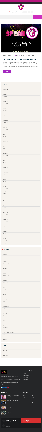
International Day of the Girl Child (12, 400)
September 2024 (6, 91)
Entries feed (5, 350)
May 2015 (4, 205)
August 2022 (5, 115)
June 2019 (5, 134)
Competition (7, 56)
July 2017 (4, 158)
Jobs (4, 292)
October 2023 (5, 103)
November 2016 (5, 167)
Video (4, 329)
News (4, 301)
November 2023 (5, 101)
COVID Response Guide (36, 399)
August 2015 (5, 198)
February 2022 (5, 117)
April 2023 (4, 108)
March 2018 (5, 148)
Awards (4, 256)
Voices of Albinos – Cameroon (8, 332)
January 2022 (5, 120)
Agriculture (5, 254)
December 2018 (5, 143)
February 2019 (5, 139)
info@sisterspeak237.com (16, 11)
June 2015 (5, 202)
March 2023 (5, 110)
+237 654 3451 (28, 420)
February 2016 (5, 188)
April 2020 (4, 132)
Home (24, 395)
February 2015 (5, 212)
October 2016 (5, 169)
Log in (4, 348)
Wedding (4, 334)
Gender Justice (5, 282)
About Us (33, 395)
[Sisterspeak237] (21, 7)
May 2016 (4, 181)
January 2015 (5, 214)
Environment (5, 270)
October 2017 (5, 155)
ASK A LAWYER (37, 17)
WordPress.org (5, 355)
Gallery (33, 400)
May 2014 (4, 233)
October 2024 (5, 89)
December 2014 (5, 217)
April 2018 (4, 146)
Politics (4, 308)
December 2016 (5, 165)
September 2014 (6, 224)
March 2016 (5, 186)
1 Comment (23, 55)
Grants (4, 285)
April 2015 (4, 207)
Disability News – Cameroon (7, 266)
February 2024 (5, 96)
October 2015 (5, 195)
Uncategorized (5, 327)
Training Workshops (26, 375)
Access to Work (25, 379)
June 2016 (5, 179)
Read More (7, 71)
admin (17, 55)
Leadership (15, 56)
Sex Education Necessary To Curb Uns (13, 411)
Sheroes (4, 315)
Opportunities (20, 56)
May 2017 (4, 162)
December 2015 (5, 193)
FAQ (33, 397)
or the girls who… (6, 306)
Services (24, 397)
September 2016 (6, 172)
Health (4, 287)
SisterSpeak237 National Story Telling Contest (19, 59)
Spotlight (4, 325)
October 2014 (5, 221)
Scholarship (5, 313)
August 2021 (5, 127)
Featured (11, 56)
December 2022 (5, 113)
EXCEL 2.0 (4, 273)
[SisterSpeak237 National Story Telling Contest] (21, 38)
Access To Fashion (26, 377)
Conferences (5, 261)
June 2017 (5, 160)
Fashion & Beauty (6, 275)
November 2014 (5, 219)
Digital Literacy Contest (7, 263)
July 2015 (4, 200)
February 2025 (5, 87)
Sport (4, 320)
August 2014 (5, 226)
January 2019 (5, 141)
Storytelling (24, 381)
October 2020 (5, 129)
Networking (5, 299)
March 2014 (5, 238)
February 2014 (5, 240)
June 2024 (5, 94)
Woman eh (25, 56)
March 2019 (5, 136)
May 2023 (4, 106)
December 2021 (5, 122)
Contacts (24, 402)
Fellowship (5, 280)
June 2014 (5, 231)
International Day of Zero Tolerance (13, 395)
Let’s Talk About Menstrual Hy (12, 405)
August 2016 (5, 174)
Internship (4, 289)
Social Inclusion (5, 318)
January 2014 (5, 243)
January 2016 (5, 191)
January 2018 (5, 153)
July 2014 (4, 228)
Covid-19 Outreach (26, 373)
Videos (24, 400)
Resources (34, 402)
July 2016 (4, 176)
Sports (4, 322)
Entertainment (5, 268)
